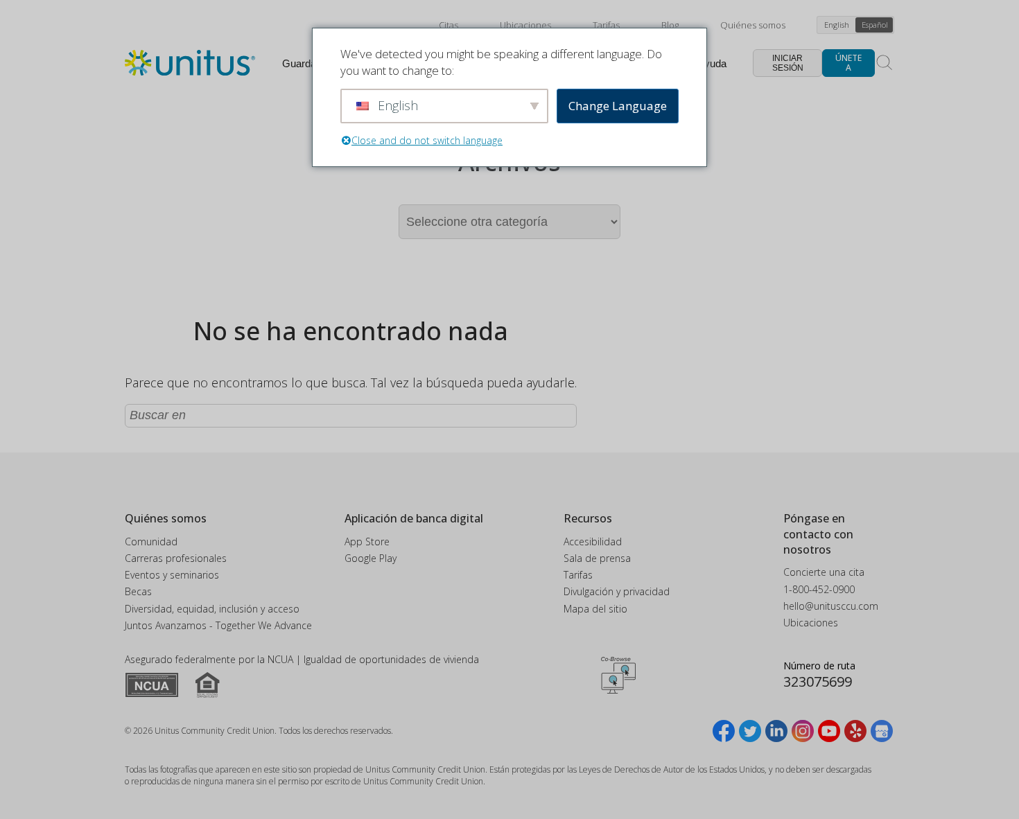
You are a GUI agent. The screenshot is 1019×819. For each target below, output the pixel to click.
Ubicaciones (525, 25)
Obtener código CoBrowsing (618, 675)
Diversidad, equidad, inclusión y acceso (212, 608)
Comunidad (151, 541)
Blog (670, 25)
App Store (367, 541)
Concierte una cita (823, 572)
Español (875, 24)
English (836, 24)
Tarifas (606, 25)
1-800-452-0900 (819, 589)
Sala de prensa (597, 558)
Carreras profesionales (176, 558)
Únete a (848, 62)
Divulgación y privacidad (617, 591)
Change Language (617, 106)
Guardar (301, 63)
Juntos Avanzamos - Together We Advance (218, 625)
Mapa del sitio (595, 608)
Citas (448, 25)
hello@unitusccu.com (830, 606)
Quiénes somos (752, 25)
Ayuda (711, 63)
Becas (138, 591)
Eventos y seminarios (172, 574)
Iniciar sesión (787, 63)
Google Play (371, 558)
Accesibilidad (593, 541)
